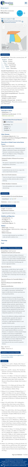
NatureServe (12, 461)
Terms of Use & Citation (21, 461)
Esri (25, 50)
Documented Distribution (10, 22)
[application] (14, 37)
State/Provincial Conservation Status (12, 21)
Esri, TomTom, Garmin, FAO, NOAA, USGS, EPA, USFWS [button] (11, 50)
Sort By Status (9, 122)
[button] (3, 26)
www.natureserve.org (18, 459)
